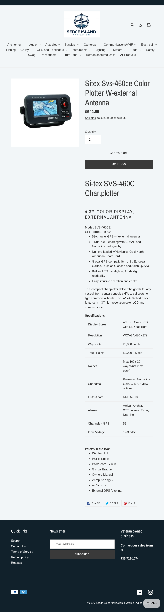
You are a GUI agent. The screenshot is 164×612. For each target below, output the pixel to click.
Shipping (90, 117)
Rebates (16, 562)
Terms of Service (22, 551)
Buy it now (119, 164)
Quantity (90, 131)
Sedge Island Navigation (109, 603)
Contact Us (18, 546)
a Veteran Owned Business (138, 603)
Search (15, 540)
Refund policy (20, 557)
